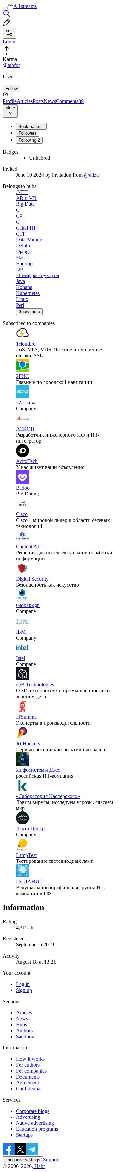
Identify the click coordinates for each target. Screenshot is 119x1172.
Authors (24, 1030)
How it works (30, 1059)
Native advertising (35, 1123)
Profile (10, 101)
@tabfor (11, 65)
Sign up (24, 990)
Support (51, 1159)
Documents (28, 1077)
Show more (29, 311)
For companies (31, 1071)
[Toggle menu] (5, 8)
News (50, 101)
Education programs (37, 1129)
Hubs (21, 1024)
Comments (70, 101)
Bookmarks (31, 126)
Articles (25, 101)
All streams (25, 6)
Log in (23, 984)
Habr (39, 1166)
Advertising (28, 1117)
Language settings (22, 1159)
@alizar (92, 175)
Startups (24, 1135)
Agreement (27, 1082)
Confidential (29, 1088)
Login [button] (9, 41)
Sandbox (25, 1036)
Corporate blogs (32, 1111)
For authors (28, 1065)
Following (29, 140)
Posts (38, 101)
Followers (28, 133)
